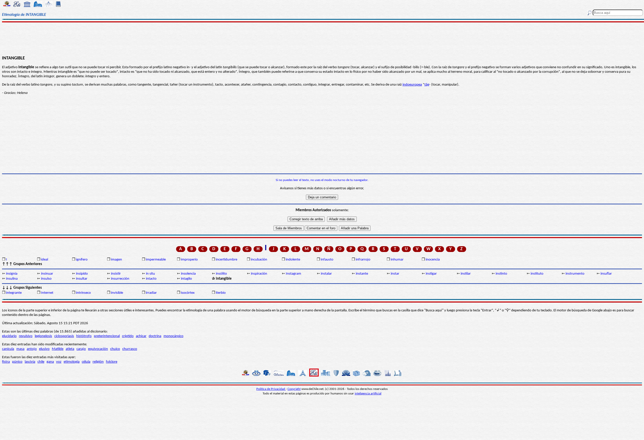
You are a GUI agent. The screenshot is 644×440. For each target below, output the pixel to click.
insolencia (188, 274)
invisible (117, 293)
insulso (46, 279)
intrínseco (83, 293)
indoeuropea (412, 85)
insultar (81, 279)
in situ (150, 274)
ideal (44, 260)
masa (20, 349)
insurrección (120, 279)
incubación (259, 260)
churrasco (129, 349)
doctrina (155, 336)
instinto (501, 274)
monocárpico (173, 336)
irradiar (151, 293)
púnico (17, 362)
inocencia (433, 260)
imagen (116, 260)
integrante (14, 293)
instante (362, 274)
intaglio (186, 279)
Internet (47, 293)
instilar (466, 274)
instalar (326, 274)
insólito (221, 274)
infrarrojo (363, 260)
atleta (70, 349)
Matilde (57, 349)
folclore (111, 362)
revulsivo (25, 336)
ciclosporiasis (64, 336)
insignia (11, 274)
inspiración (259, 274)
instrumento (575, 274)
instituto (537, 274)
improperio (189, 260)
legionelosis (43, 336)
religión (98, 362)
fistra (6, 362)
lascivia (30, 362)
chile (40, 362)
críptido (128, 336)
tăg (426, 85)
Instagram (293, 274)
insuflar (606, 274)
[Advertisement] (322, 38)
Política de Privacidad (271, 389)
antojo (32, 349)
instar (395, 274)
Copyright (294, 389)
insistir (116, 274)
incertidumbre (226, 260)
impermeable (156, 260)
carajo (81, 349)
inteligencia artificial (368, 393)
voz (58, 362)
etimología (71, 362)
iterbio (221, 293)
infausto (327, 260)
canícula (8, 349)
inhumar (397, 260)
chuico (115, 349)
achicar (141, 336)
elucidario (9, 336)
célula (86, 362)
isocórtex (188, 293)
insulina (12, 279)
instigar (431, 274)
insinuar (47, 274)
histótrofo (84, 336)
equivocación (98, 349)
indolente (293, 260)
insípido (82, 274)
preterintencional (107, 336)
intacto (151, 279)
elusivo (44, 349)
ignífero (82, 260)
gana (50, 362)
